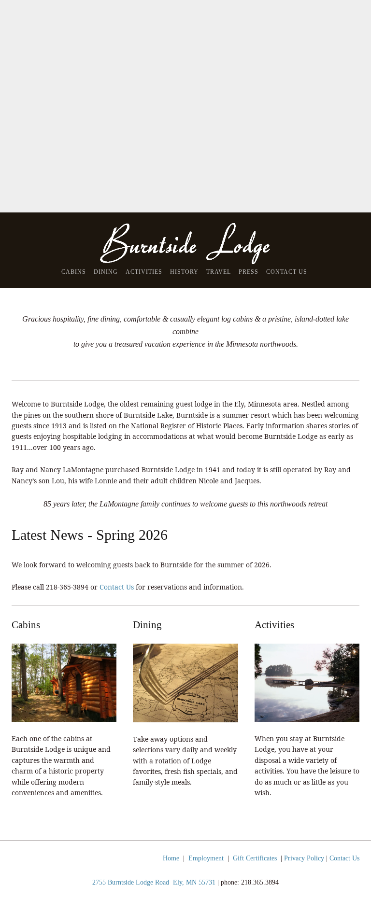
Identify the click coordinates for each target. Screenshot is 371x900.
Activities (144, 271)
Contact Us (286, 271)
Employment (206, 858)
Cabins (73, 271)
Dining (106, 271)
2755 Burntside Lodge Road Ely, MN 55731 (153, 882)
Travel (218, 271)
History (184, 271)
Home (171, 858)
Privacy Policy (304, 858)
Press (248, 271)
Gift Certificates (255, 858)
